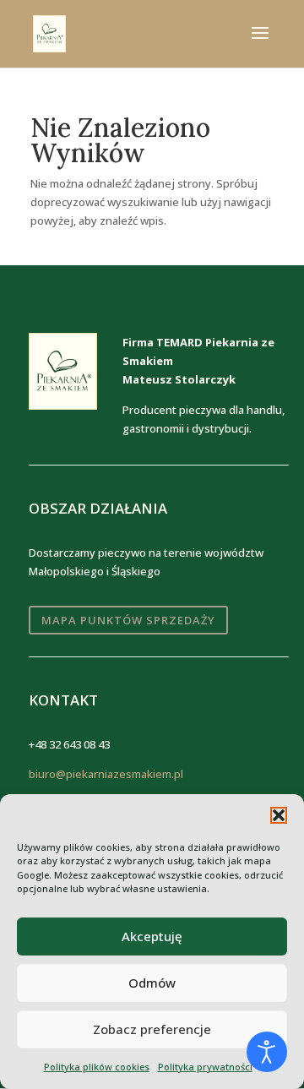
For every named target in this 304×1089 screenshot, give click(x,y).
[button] (278, 815)
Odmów (152, 982)
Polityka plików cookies (96, 1066)
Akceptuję (152, 936)
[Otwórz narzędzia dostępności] (267, 1052)
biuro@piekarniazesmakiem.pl (106, 773)
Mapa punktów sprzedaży (128, 620)
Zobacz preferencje (152, 1029)
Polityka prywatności (205, 1066)
